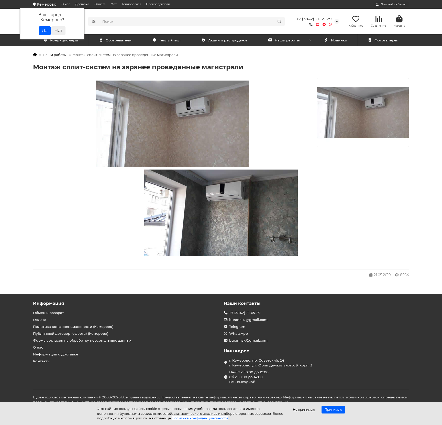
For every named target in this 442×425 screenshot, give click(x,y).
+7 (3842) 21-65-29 (314, 18)
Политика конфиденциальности (200, 418)
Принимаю (333, 409)
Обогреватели (118, 40)
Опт (114, 4)
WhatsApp (238, 333)
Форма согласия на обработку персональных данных (82, 340)
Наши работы (287, 40)
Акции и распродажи (227, 40)
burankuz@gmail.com (248, 320)
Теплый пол (170, 40)
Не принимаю (304, 409)
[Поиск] (279, 21)
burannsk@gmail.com (248, 340)
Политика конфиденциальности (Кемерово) (73, 327)
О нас (65, 4)
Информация (48, 303)
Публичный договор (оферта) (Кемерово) (70, 333)
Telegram (237, 327)
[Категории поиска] (93, 21)
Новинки (339, 40)
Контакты (41, 361)
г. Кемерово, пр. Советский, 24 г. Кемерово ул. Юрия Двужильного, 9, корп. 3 (270, 362)
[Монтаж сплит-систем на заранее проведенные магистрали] (363, 112)
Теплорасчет (131, 4)
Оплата (100, 4)
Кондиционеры (64, 40)
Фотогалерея (386, 40)
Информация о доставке (55, 354)
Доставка (82, 4)
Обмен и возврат (48, 313)
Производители (158, 4)
